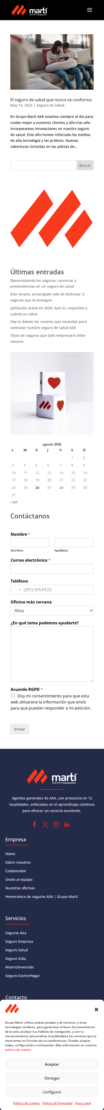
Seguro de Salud (50, 105)
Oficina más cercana (31, 602)
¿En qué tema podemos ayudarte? (45, 623)
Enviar (19, 729)
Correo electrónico (31, 560)
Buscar (85, 165)
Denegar (52, 1078)
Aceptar (52, 1064)
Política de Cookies (26, 1103)
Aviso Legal (83, 1103)
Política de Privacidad (57, 1103)
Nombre (20, 534)
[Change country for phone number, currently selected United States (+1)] (16, 589)
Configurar (52, 1091)
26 (37, 487)
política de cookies (18, 1050)
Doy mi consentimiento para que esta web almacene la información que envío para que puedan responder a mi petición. (51, 702)
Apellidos (61, 550)
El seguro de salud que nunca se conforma (51, 100)
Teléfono (19, 581)
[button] (96, 1009)
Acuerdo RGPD (27, 689)
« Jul (13, 501)
